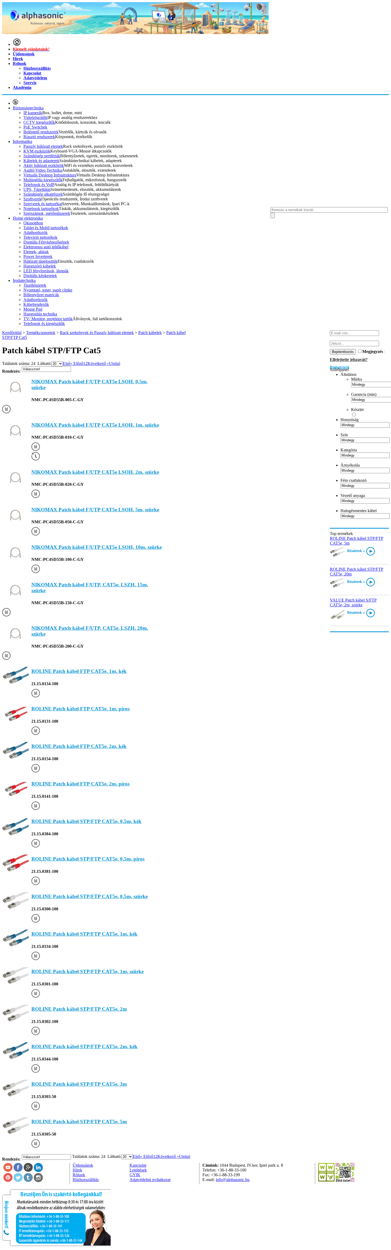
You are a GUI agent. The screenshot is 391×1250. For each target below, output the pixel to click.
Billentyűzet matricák (41, 295)
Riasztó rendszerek (39, 136)
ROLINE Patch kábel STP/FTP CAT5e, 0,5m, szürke (89, 896)
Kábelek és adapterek (41, 160)
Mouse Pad (32, 309)
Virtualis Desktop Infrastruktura (49, 175)
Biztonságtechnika (28, 108)
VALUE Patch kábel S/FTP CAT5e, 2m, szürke (353, 602)
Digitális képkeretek (40, 275)
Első (66, 363)
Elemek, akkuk (36, 251)
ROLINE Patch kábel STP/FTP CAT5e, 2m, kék (84, 1046)
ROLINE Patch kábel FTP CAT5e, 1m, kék (79, 671)
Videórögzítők (35, 117)
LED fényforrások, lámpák (46, 271)
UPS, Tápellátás (37, 189)
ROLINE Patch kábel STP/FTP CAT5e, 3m (79, 1084)
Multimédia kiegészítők (43, 180)
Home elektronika (28, 218)
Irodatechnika (24, 280)
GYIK (135, 1175)
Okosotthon (33, 223)
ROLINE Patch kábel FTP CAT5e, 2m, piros (80, 784)
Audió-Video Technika (42, 170)
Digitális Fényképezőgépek (46, 242)
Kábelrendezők (36, 304)
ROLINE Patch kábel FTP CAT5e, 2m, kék (79, 746)
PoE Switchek (35, 127)
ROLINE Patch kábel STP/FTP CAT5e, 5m (79, 1121)
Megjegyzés (372, 351)
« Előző (76, 363)
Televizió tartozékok (40, 237)
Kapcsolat (32, 73)
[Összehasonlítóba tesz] (6, 409)
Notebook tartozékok (41, 208)
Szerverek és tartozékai (42, 204)
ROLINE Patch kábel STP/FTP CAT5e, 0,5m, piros (87, 859)
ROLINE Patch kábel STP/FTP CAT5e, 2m (79, 1009)
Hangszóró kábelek (39, 266)
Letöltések (138, 1170)
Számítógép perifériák (41, 156)
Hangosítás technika (40, 314)
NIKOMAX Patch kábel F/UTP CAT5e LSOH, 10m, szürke (96, 547)
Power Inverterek (37, 256)
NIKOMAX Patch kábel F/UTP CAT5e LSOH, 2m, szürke (95, 472)
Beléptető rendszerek (41, 132)
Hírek (18, 58)
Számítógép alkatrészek (43, 194)
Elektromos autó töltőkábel (45, 247)
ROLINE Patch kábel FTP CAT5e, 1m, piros (80, 709)
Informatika (22, 141)
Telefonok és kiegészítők (44, 323)
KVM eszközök (36, 151)
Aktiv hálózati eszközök (43, 165)
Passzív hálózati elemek (43, 146)
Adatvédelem (35, 78)
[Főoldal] (17, 44)
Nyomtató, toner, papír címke (47, 290)
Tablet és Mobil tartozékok (45, 227)
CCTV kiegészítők (39, 122)
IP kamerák (32, 112)
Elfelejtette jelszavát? (349, 359)
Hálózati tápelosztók (40, 261)
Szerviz (29, 82)
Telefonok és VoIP (38, 184)
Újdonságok (24, 54)
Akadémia (22, 87)
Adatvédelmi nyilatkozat (150, 1179)
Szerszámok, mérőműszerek (46, 213)
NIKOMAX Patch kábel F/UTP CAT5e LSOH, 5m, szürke (95, 509)
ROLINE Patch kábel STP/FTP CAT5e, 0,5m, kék (86, 821)
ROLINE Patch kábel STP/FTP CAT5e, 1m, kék (84, 934)
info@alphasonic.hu (232, 1179)
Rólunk (19, 63)
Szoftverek (32, 199)
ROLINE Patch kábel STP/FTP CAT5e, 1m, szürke (87, 971)
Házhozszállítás (37, 68)
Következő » (98, 363)
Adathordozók (35, 232)
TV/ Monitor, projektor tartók (48, 318)
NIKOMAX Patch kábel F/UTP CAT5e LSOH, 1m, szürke (95, 425)
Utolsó (114, 363)
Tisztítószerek (34, 285)
